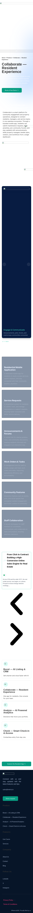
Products (9, 57)
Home (3, 57)
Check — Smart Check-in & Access (16, 732)
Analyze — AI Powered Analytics (15, 711)
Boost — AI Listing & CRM (14, 670)
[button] (16, 51)
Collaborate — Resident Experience (15, 691)
